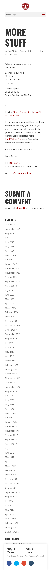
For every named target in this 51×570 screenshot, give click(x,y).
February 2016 (11, 523)
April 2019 (9, 356)
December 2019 (12, 321)
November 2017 (12, 430)
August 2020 (11, 286)
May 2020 (9, 299)
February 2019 (11, 365)
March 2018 (10, 413)
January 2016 (11, 527)
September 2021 (12, 229)
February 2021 (11, 259)
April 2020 (9, 303)
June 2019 (9, 347)
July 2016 (9, 501)
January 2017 (11, 474)
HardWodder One (13, 139)
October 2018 (11, 382)
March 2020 (10, 308)
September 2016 (12, 492)
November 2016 (12, 483)
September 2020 (12, 281)
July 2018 (9, 395)
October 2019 (11, 329)
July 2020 (9, 290)
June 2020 (9, 294)
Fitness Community (21, 112)
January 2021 (11, 264)
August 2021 (11, 233)
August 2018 (11, 391)
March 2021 (10, 255)
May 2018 (9, 404)
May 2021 (9, 246)
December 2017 (12, 426)
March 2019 (10, 360)
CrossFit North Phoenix (16, 51)
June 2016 (9, 505)
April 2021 (9, 251)
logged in (21, 208)
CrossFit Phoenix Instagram (18, 543)
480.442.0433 (14, 163)
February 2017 (11, 470)
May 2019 (9, 351)
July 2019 (9, 343)
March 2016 (10, 518)
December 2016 (12, 479)
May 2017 (9, 457)
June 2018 (9, 400)
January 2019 (11, 369)
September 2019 (12, 334)
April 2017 (9, 461)
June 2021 (9, 242)
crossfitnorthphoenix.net (20, 173)
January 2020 (11, 316)
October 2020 (11, 277)
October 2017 (11, 435)
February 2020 (11, 312)
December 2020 (12, 268)
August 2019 (11, 338)
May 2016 (9, 510)
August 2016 (11, 496)
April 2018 (9, 409)
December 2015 (12, 531)
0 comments (16, 54)
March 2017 (10, 466)
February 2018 (11, 417)
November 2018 (12, 378)
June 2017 (9, 452)
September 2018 (12, 387)
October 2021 (11, 224)
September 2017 (12, 439)
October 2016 (11, 488)
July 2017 (9, 448)
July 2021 (9, 237)
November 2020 (12, 272)
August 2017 (11, 444)
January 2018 (11, 422)
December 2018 (12, 373)
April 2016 (9, 514)
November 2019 (12, 325)
